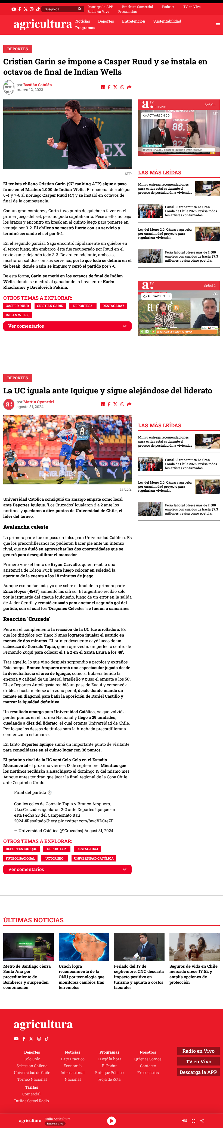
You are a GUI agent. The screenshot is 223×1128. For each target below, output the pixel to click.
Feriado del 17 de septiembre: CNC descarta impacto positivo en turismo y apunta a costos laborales (139, 976)
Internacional (73, 1072)
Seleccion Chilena (32, 1065)
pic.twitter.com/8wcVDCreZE (86, 820)
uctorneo (54, 858)
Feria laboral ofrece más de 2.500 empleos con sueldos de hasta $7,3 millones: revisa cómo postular (191, 256)
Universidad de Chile (32, 1072)
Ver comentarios (26, 326)
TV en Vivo (192, 6)
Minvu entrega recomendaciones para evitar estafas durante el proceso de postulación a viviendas (165, 188)
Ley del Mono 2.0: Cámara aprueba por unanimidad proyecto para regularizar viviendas (165, 233)
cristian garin (50, 305)
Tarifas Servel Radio (31, 1100)
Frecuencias (127, 11)
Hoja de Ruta (109, 1079)
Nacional (73, 1079)
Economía (73, 1065)
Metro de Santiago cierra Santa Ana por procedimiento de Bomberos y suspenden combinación (27, 976)
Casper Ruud (17, 305)
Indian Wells (17, 315)
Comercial (31, 1094)
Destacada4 (87, 849)
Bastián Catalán (37, 84)
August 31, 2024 (98, 830)
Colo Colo (32, 1059)
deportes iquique (21, 849)
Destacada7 (113, 305)
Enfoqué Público (109, 1072)
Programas (85, 27)
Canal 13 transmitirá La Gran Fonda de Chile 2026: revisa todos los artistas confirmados (191, 211)
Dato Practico (73, 1059)
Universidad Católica (94, 858)
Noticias (82, 21)
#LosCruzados (27, 809)
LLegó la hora (110, 1059)
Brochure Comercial (137, 6)
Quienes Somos (148, 1059)
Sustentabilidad (167, 21)
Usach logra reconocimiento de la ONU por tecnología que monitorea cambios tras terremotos (81, 976)
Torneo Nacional (32, 1079)
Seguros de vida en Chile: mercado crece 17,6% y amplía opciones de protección (193, 974)
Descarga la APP (100, 6)
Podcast (168, 6)
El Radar (109, 1065)
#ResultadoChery (40, 820)
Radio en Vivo (98, 11)
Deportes (106, 21)
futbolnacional (20, 858)
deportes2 (82, 305)
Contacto (148, 1065)
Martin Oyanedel (38, 401)
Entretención (133, 21)
